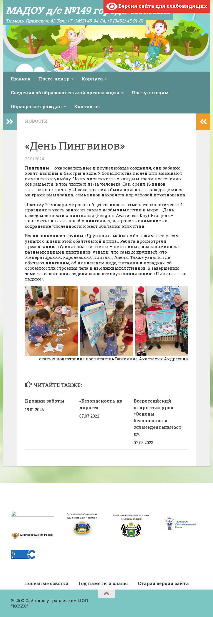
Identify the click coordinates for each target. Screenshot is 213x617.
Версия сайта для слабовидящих (162, 5)
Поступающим (150, 92)
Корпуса (92, 79)
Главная (21, 79)
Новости (36, 121)
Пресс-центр (54, 79)
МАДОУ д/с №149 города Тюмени (88, 10)
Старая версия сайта (163, 583)
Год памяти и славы (103, 583)
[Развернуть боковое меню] (10, 121)
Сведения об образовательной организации (65, 92)
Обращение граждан (36, 106)
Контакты (87, 106)
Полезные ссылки (46, 583)
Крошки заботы (44, 401)
